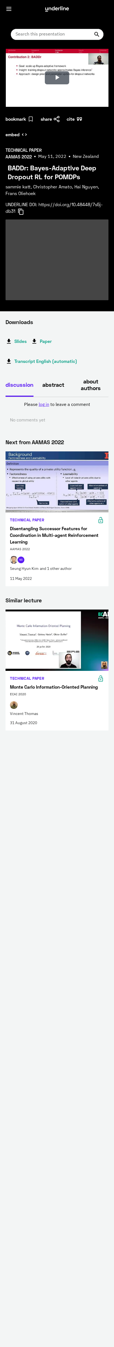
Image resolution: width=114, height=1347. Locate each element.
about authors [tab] (91, 384)
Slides (20, 341)
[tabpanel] (57, 412)
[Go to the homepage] (57, 9)
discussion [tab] (19, 384)
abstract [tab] (53, 384)
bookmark (16, 119)
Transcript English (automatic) (45, 361)
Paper (46, 341)
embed (13, 134)
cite (71, 119)
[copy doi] (24, 211)
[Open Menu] (9, 9)
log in (44, 405)
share (46, 119)
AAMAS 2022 (48, 442)
